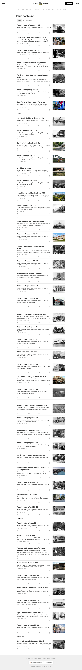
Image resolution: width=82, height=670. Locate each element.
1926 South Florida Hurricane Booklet (30, 118)
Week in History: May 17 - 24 (27, 339)
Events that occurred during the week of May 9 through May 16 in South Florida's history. (33, 367)
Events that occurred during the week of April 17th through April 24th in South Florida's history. (33, 445)
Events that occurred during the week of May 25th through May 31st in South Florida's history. (33, 330)
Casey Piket (24, 30)
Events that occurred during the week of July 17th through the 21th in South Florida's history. (33, 158)
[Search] (58, 3)
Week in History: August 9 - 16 (28, 50)
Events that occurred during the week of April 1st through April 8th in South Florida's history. (32, 510)
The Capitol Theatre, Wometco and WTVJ (32, 377)
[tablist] (25, 20)
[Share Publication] (62, 3)
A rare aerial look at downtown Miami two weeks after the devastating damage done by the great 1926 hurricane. (33, 408)
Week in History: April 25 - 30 (27, 418)
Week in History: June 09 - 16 (27, 286)
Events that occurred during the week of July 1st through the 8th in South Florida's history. (33, 208)
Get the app (49, 662)
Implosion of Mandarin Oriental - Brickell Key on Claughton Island (33, 469)
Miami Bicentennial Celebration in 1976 (31, 193)
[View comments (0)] (29, 33)
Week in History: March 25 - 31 (28, 523)
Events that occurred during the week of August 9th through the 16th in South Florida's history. (33, 53)
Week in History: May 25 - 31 (27, 327)
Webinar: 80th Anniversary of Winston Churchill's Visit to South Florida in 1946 (31, 549)
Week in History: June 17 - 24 (27, 261)
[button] (17, 9)
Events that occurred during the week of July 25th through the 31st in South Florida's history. (33, 133)
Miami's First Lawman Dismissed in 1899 (31, 314)
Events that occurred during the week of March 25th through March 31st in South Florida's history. (33, 526)
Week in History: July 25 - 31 (27, 130)
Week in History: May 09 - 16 (27, 364)
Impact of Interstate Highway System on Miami (31, 247)
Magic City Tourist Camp (26, 535)
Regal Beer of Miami (24, 168)
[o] (59, 105)
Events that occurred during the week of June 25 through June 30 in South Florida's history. (32, 237)
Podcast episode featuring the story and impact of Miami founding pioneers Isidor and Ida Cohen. (32, 276)
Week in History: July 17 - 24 (27, 156)
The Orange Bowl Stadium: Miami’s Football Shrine (32, 76)
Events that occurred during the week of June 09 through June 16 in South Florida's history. (32, 288)
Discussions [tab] (29, 20)
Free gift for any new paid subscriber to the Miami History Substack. (33, 121)
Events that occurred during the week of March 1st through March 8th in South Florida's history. (33, 628)
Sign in (77, 3)
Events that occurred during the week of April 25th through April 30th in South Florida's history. (33, 420)
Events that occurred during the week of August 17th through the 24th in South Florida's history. (34, 28)
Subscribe (69, 3)
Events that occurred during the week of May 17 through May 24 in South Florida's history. (32, 342)
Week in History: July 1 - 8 (26, 205)
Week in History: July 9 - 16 (27, 180)
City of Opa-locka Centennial (27, 352)
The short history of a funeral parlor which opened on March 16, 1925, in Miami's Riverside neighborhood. (33, 565)
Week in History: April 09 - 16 (27, 482)
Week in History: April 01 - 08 (27, 507)
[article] (41, 29)
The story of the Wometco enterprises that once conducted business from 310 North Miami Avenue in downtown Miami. (34, 379)
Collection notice (51, 658)
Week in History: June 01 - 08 (27, 298)
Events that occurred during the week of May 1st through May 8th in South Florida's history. (32, 392)
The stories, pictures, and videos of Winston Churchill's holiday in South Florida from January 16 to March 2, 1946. (33, 553)
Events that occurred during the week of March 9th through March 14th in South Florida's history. (33, 603)
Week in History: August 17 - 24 (28, 25)
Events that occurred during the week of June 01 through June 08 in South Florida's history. (32, 301)
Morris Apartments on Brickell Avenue (31, 455)
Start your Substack (36, 662)
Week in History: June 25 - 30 (27, 234)
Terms (44, 658)
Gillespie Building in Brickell (27, 495)
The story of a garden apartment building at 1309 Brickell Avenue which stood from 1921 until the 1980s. (32, 458)
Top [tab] (23, 20)
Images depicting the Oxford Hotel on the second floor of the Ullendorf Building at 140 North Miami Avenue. (33, 224)
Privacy (39, 658)
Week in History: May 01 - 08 (27, 389)
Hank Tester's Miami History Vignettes (31, 102)
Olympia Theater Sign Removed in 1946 (31, 613)
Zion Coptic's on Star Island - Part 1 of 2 (31, 143)
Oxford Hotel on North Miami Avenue (30, 221)
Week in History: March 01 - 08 (28, 625)
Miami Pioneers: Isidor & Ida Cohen (29, 273)
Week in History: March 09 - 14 (28, 600)
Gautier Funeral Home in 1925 (27, 563)
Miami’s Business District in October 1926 (32, 405)
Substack (33, 666)
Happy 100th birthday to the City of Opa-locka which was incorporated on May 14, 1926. (32, 354)
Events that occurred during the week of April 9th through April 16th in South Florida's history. (33, 485)
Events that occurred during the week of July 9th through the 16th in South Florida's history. (33, 183)
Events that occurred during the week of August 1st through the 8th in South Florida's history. (33, 92)
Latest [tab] (19, 20)
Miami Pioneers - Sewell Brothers (29, 430)
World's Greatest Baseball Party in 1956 (31, 63)
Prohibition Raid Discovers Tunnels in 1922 (32, 588)
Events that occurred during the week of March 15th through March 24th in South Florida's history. (33, 578)
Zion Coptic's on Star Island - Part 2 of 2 (31, 37)
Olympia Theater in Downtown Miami (30, 641)
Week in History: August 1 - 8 (27, 90)
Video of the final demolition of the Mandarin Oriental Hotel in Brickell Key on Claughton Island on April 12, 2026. (33, 472)
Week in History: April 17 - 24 (27, 443)
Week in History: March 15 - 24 (28, 575)
